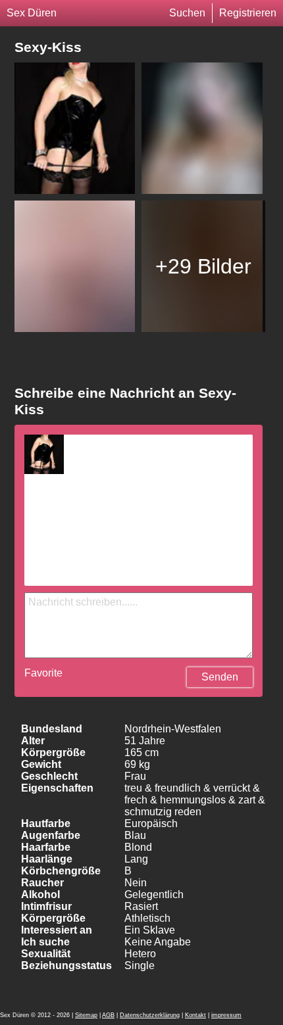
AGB (108, 1015)
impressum (226, 1015)
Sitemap (86, 1015)
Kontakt (195, 1015)
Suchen (187, 12)
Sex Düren (32, 12)
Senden (219, 676)
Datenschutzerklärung (150, 1015)
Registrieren (247, 12)
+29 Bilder (203, 266)
